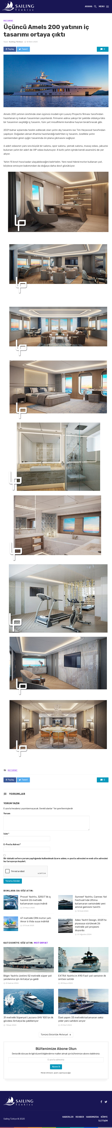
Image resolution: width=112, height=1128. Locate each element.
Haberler (68, 1117)
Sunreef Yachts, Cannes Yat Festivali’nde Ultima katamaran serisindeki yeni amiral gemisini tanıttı (91, 902)
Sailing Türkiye (16, 42)
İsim (6, 834)
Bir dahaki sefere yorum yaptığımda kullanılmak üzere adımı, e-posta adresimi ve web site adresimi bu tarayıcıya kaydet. (56, 860)
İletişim (103, 1121)
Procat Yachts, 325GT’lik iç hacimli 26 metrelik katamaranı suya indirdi (35, 900)
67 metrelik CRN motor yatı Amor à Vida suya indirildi (35, 920)
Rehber (80, 1117)
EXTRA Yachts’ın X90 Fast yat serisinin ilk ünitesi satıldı (82, 977)
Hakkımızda (92, 1117)
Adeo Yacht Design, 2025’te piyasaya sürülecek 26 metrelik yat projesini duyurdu (90, 925)
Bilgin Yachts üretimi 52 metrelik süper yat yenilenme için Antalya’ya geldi (28, 977)
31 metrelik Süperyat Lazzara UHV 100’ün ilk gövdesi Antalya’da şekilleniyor (28, 1019)
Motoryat (8, 20)
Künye (104, 1117)
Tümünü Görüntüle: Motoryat (54, 1034)
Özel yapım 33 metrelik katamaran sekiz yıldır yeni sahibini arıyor (80, 1019)
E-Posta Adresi (12, 844)
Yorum (7, 813)
